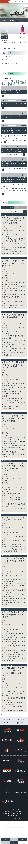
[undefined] (15, 1)
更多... (22, 67)
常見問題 (19, 811)
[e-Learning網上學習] (20, 750)
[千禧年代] (2, 96)
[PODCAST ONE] (20, 791)
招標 (20, 809)
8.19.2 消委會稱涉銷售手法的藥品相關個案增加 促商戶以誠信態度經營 (13, 586)
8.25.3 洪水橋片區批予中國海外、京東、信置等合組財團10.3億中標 (13, 394)
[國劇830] (7, 750)
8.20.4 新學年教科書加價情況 (13, 547)
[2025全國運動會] (7, 730)
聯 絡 (8, 722)
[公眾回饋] (18, 723)
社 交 (22, 719)
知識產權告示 (8, 811)
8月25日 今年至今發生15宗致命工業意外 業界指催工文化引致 (13, 364)
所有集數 (4, 37)
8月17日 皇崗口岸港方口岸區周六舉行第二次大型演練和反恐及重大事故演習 (13, 672)
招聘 (14, 809)
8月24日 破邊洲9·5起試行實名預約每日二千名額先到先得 (13, 418)
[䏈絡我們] (5, 722)
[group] (22, 88)
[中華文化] (7, 770)
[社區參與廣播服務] (20, 760)
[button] (3, 88)
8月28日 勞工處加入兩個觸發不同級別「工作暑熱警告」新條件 (14, 83)
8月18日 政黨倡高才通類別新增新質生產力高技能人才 (13, 614)
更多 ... (3, 715)
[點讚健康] (7, 740)
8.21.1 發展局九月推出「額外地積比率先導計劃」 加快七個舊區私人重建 (13, 489)
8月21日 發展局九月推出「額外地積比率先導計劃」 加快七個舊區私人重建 (13, 467)
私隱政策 (6, 813)
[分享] (19, 719)
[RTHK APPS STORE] (7, 791)
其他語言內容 (13, 815)
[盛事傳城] (20, 781)
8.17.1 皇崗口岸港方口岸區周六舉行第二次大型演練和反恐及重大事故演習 (14, 694)
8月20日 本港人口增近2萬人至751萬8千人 (13, 519)
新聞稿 (6, 809)
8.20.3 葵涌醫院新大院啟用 (12, 545)
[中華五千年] (7, 801)
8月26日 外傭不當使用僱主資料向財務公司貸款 (13, 317)
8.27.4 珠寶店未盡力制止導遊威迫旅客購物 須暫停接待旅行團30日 (14, 297)
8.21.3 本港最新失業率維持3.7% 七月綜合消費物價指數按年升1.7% (14, 500)
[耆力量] (7, 781)
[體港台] (20, 730)
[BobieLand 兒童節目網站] (20, 740)
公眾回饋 (22, 723)
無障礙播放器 (17, 813)
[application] (13, 88)
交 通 (8, 719)
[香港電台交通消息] (5, 719)
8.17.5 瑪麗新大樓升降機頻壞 (13, 710)
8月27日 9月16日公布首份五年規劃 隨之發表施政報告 (13, 263)
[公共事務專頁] (7, 760)
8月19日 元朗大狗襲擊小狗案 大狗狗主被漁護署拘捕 (13, 561)
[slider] (12, 88)
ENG (18, 1)
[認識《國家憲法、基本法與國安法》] (20, 770)
